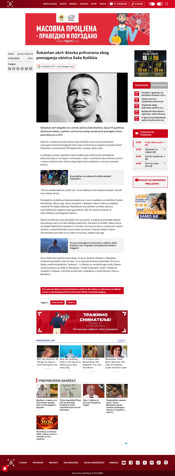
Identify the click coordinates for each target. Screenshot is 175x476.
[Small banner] (150, 63)
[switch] (152, 3)
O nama (23, 462)
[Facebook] (131, 463)
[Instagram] (138, 463)
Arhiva (103, 4)
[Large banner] (87, 29)
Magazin (84, 4)
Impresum (38, 462)
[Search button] (166, 3)
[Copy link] (9, 68)
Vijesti (63, 4)
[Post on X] (22, 68)
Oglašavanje (71, 462)
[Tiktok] (159, 463)
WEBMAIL (114, 462)
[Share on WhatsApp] (26, 68)
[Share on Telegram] (18, 68)
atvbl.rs (102, 292)
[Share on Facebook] (13, 68)
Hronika (73, 4)
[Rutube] (152, 463)
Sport (94, 4)
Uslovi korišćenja (94, 462)
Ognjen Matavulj (25, 54)
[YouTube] (124, 463)
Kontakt (53, 462)
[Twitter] (145, 463)
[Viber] (166, 462)
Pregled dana (50, 4)
